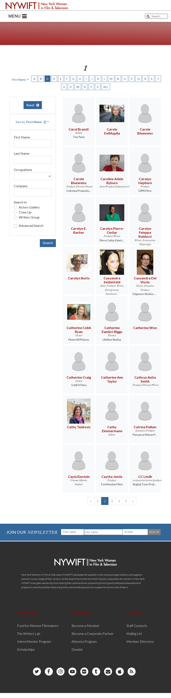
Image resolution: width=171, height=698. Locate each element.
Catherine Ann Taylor (112, 379)
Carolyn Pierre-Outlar (112, 230)
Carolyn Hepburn (145, 181)
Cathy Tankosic (79, 427)
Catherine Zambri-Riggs (111, 330)
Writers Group (29, 217)
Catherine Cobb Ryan (79, 330)
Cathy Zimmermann (112, 429)
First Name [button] (19, 79)
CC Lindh (145, 476)
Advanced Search (31, 225)
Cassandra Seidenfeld (112, 280)
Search (48, 243)
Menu (14, 16)
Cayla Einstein (79, 476)
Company (21, 186)
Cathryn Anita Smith (145, 379)
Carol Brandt (79, 129)
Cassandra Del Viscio (145, 280)
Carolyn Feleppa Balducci (145, 232)
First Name (22, 137)
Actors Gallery (29, 207)
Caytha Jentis (111, 476)
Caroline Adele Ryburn (112, 181)
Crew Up (25, 212)
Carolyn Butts (79, 278)
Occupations (23, 170)
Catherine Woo (145, 328)
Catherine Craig (79, 377)
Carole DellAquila (112, 131)
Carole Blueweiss (145, 131)
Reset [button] (31, 105)
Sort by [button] (29, 122)
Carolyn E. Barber (79, 230)
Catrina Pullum (145, 427)
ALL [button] (105, 87)
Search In (20, 202)
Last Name (21, 153)
